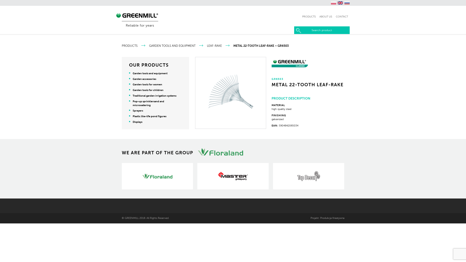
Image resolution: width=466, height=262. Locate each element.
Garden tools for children (148, 90)
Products (130, 45)
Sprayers (138, 110)
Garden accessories (144, 79)
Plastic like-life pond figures (149, 116)
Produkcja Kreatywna (332, 218)
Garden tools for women (147, 84)
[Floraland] (157, 176)
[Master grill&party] (232, 176)
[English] (340, 3)
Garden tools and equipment (172, 45)
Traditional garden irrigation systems (154, 95)
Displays (137, 121)
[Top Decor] (308, 176)
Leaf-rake (214, 45)
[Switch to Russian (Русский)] (347, 3)
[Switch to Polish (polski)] (333, 3)
